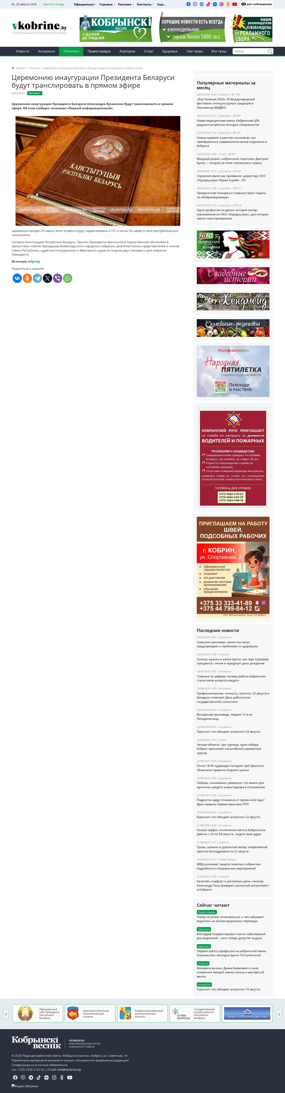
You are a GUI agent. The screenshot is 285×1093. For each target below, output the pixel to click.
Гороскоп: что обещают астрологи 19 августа (228, 989)
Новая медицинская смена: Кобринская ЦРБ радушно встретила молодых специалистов (228, 123)
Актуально (46, 51)
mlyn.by (33, 261)
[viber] (195, 4)
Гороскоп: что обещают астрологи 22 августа (228, 817)
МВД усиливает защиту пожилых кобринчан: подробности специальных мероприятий (229, 866)
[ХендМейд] (233, 301)
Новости (22, 51)
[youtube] (234, 4)
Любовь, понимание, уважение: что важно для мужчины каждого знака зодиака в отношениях (231, 785)
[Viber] (57, 278)
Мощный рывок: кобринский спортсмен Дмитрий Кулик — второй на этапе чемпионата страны (232, 161)
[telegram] (202, 4)
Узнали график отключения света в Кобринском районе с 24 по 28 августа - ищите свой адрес (231, 832)
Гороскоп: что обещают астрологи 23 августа (228, 731)
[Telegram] (37, 278)
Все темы (219, 51)
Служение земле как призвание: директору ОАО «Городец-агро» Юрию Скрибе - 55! (231, 178)
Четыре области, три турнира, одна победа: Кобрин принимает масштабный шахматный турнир (229, 749)
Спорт (149, 51)
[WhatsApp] (67, 278)
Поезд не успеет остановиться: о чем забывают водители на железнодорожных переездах (230, 919)
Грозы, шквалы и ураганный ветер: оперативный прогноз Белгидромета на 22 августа (232, 849)
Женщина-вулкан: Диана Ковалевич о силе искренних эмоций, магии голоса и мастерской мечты (230, 972)
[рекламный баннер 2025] (175, 27)
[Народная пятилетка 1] (233, 371)
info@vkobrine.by (69, 1069)
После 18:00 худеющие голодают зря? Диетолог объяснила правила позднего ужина (230, 768)
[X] (47, 278)
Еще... (161, 4)
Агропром (127, 51)
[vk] (215, 4)
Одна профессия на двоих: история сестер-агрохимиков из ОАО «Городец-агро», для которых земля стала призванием (233, 214)
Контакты (144, 4)
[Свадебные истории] (233, 275)
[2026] (233, 244)
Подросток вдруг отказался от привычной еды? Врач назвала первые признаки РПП (230, 802)
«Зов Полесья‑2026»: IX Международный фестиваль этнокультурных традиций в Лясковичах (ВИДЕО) (226, 103)
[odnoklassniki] (228, 4)
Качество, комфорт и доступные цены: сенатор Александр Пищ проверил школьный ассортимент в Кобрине (233, 885)
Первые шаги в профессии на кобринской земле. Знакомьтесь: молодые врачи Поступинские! (232, 953)
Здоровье (170, 51)
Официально (84, 4)
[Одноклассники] (27, 278)
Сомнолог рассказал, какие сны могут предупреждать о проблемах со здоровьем (227, 644)
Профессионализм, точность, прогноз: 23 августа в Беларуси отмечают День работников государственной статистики (233, 697)
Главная (20, 68)
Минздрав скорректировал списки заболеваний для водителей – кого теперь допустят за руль (231, 936)
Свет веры (194, 51)
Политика (71, 51)
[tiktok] (208, 4)
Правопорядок (99, 51)
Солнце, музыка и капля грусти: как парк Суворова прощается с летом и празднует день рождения (233, 661)
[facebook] (188, 4)
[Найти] (268, 51)
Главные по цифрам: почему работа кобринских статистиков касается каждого (231, 678)
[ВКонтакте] (17, 278)
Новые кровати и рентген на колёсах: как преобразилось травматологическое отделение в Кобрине (232, 142)
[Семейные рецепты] (233, 327)
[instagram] (221, 4)
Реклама (124, 4)
